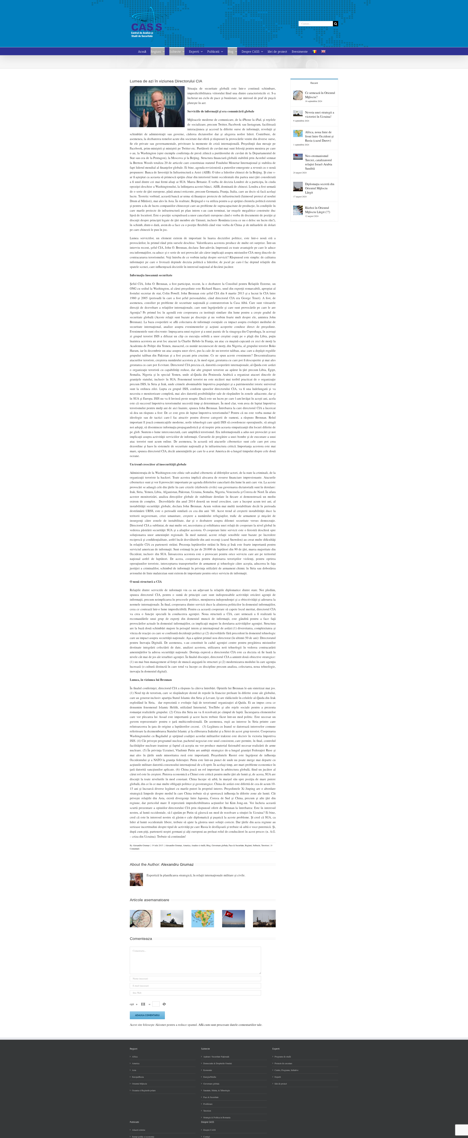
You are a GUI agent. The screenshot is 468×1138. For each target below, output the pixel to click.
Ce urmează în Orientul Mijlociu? (320, 95)
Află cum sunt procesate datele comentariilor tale (230, 1025)
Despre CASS (209, 1129)
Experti (278, 1076)
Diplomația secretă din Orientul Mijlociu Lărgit (319, 188)
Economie (207, 1070)
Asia (134, 1070)
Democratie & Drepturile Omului (217, 1063)
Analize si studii (198, 845)
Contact (206, 1136)
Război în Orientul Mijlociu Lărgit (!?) (317, 210)
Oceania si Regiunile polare (144, 1090)
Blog (208, 845)
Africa (134, 1056)
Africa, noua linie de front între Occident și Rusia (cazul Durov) (319, 136)
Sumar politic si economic (143, 1136)
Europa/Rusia (138, 1076)
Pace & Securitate (236, 845)
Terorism (265, 845)
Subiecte (256, 845)
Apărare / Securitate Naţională (216, 1056)
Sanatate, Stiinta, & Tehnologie (216, 1090)
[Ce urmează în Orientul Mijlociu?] (298, 93)
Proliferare (207, 1103)
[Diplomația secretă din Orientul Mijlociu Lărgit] (298, 184)
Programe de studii (283, 1056)
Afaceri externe (138, 1129)
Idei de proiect (281, 1083)
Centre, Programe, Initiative (286, 1070)
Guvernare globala (220, 845)
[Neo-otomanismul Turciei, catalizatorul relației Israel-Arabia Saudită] (298, 156)
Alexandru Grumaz (141, 845)
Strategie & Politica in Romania (216, 1117)
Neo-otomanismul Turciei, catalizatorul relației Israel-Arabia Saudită (318, 162)
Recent (314, 83)
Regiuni (248, 845)
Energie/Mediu (209, 1076)
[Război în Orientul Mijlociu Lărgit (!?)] (298, 208)
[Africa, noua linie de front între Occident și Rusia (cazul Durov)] (298, 132)
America (186, 845)
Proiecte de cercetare (283, 1063)
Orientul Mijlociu (139, 1083)
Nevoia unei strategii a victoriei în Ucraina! (319, 114)
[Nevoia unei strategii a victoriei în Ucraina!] (298, 112)
